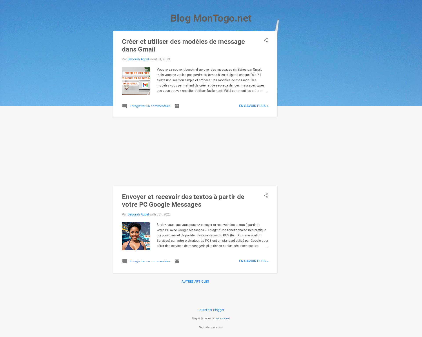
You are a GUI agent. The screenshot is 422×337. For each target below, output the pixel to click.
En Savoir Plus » (253, 106)
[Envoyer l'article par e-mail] (177, 108)
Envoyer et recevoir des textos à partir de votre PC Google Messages (183, 200)
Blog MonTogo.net (211, 18)
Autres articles (195, 281)
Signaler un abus (211, 327)
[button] (265, 41)
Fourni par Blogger (211, 310)
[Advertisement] (295, 97)
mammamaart (222, 318)
